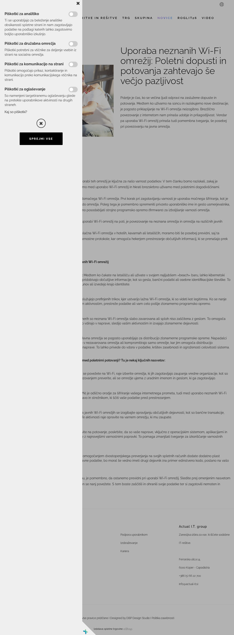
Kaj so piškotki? (16, 112)
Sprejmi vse (41, 138)
